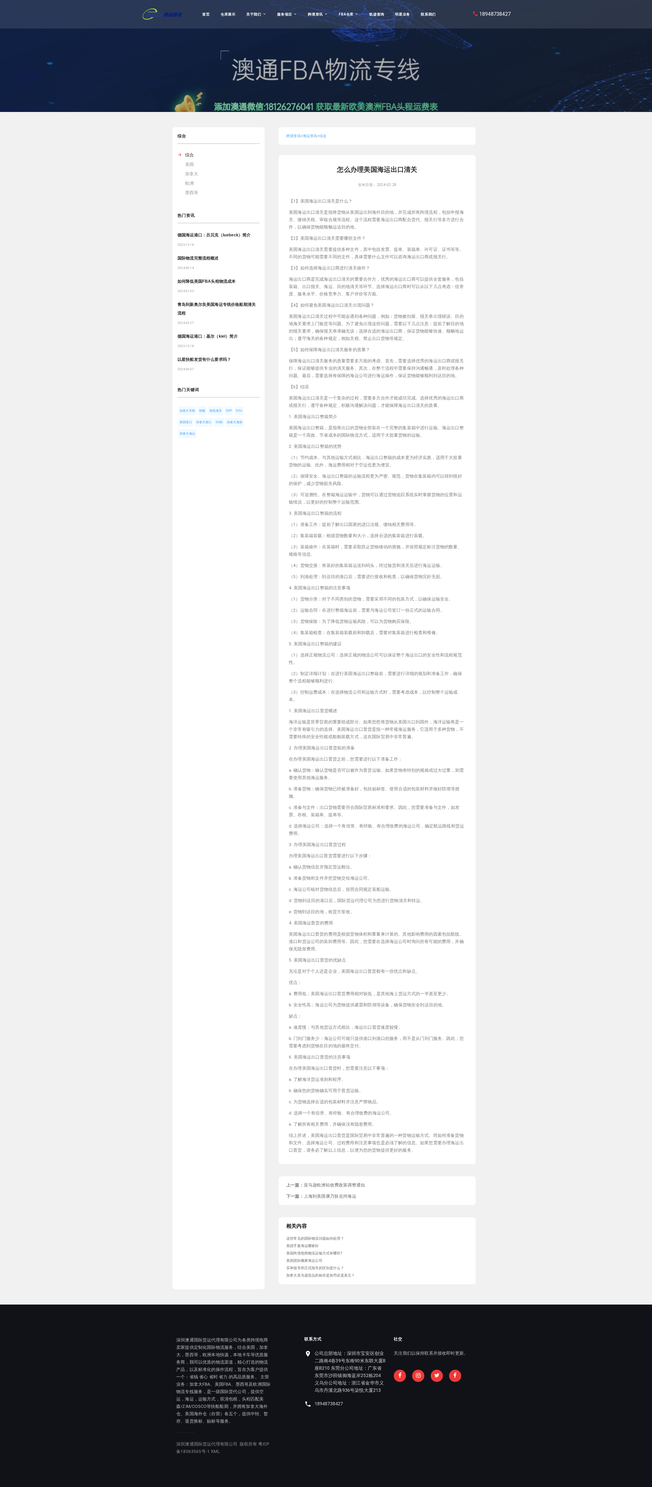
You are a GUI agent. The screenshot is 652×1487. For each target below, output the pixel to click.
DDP (229, 410)
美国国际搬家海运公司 (304, 1261)
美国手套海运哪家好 (302, 1246)
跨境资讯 (315, 14)
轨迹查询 (376, 14)
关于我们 (253, 14)
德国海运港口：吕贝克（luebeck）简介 (214, 235)
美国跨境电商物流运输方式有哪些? (314, 1253)
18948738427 (495, 14)
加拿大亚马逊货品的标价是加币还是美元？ (320, 1275)
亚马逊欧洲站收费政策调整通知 (334, 1185)
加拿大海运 (187, 433)
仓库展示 (228, 14)
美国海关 (215, 410)
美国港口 (186, 422)
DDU (239, 410)
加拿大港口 (204, 422)
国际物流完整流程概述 (198, 258)
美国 (189, 164)
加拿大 (191, 173)
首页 (206, 14)
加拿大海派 (234, 422)
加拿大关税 (187, 410)
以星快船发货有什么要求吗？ (204, 359)
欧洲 (189, 183)
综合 (189, 155)
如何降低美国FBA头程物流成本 (207, 281)
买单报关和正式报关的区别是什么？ (315, 1268)
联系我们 (428, 14)
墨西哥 (191, 192)
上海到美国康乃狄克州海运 (330, 1196)
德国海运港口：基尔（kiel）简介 (208, 336)
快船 (202, 410)
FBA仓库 (346, 14)
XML (215, 1451)
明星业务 (402, 14)
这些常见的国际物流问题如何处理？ (315, 1238)
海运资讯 (310, 136)
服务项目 (284, 14)
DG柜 (219, 422)
